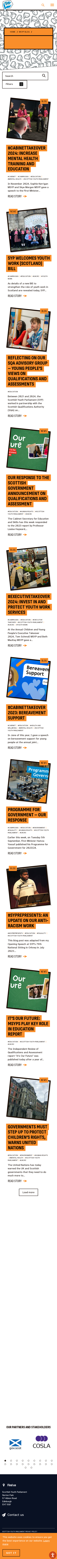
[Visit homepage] (7, 6)
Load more (28, 1192)
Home (12, 32)
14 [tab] (28, 1464)
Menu (52, 5)
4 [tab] (22, 1460)
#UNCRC (36, 276)
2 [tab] (11, 1460)
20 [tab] (31, 1467)
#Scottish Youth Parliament (36, 179)
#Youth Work (22, 625)
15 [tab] (34, 1464)
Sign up (20, 1275)
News (13, 211)
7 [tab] (40, 1460)
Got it (11, 1553)
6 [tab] (34, 1460)
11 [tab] (11, 1464)
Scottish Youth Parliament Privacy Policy (19, 1532)
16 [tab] (40, 1464)
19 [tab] (25, 1467)
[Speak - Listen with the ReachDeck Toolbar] (52, 1555)
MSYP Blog (24, 32)
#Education (36, 176)
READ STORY (15, 196)
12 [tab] (17, 1464)
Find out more (15, 1378)
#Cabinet (12, 176)
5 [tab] (28, 1460)
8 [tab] (46, 1460)
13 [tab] (22, 1464)
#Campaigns (24, 176)
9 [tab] (51, 1460)
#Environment (39, 828)
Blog (44, 101)
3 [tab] (17, 1460)
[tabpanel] (15, 1443)
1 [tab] (5, 1460)
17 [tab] (46, 1464)
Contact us (15, 1515)
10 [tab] (5, 1464)
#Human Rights (27, 511)
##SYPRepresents (16, 933)
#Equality (13, 830)
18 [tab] (51, 1464)
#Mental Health (15, 179)
